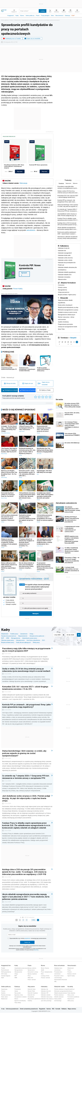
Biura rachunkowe (59, 965)
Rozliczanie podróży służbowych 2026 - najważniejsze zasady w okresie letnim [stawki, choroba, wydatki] (66, 233)
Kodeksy (30, 1000)
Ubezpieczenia (20, 640)
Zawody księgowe (5, 975)
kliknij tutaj (36, 949)
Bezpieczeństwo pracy (7, 642)
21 (71, 342)
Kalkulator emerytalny (64, 277)
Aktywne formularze (68, 283)
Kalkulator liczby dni (63, 248)
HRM (7, 638)
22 (74, 342)
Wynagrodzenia (62, 290)
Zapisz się (27, 942)
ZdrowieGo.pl (71, 989)
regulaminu (27, 938)
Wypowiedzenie (22, 636)
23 (77, 342)
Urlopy (31, 633)
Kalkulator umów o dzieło (65, 260)
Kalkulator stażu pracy (46, 996)
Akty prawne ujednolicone (34, 998)
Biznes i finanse (45, 968)
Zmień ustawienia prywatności (29, 1009)
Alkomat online (62, 279)
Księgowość (10, 15)
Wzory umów (71, 995)
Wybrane (75, 183)
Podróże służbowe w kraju (61, 989)
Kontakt (57, 1009)
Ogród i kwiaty (71, 975)
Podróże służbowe (59, 995)
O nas (3, 1009)
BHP (2, 638)
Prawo (37, 15)
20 (68, 342)
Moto (52, 15)
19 (65, 342)
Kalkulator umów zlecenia (65, 257)
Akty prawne (31, 986)
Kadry (17, 15)
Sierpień (73, 338)
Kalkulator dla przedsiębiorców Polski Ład (67, 264)
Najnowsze (68, 183)
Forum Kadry (18, 288)
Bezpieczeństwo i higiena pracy (67, 294)
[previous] (17, 920)
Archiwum (70, 991)
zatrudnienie (30, 230)
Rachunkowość (5, 970)
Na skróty (70, 986)
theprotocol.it (71, 998)
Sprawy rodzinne (32, 968)
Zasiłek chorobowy (63, 322)
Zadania (3, 993)
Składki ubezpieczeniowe (60, 993)
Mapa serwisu (72, 1009)
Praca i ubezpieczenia (46, 972)
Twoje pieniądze (45, 15)
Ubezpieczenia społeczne (36, 636)
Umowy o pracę (62, 287)
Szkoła (16, 991)
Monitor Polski (31, 991)
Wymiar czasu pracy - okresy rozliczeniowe (66, 318)
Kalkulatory (64, 246)
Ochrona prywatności (12, 1009)
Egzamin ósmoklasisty (20, 1000)
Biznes (22, 15)
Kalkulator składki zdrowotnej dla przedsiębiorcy (67, 268)
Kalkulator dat (62, 250)
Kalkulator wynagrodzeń (65, 253)
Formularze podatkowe (73, 996)
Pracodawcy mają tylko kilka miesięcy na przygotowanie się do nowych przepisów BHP (67, 187)
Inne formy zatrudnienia (33, 640)
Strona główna (4, 20)
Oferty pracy (36, 642)
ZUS (43, 640)
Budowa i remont (72, 973)
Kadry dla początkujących (23, 642)
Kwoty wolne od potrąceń (65, 305)
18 (62, 342)
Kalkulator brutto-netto (64, 255)
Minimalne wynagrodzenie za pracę (68, 310)
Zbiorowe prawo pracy (7, 640)
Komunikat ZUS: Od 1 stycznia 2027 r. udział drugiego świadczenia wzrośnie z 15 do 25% (67, 196)
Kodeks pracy (14, 633)
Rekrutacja (23, 183)
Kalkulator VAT (44, 993)
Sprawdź (24, 274)
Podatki (3, 968)
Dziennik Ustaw (31, 989)
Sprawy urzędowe (32, 973)
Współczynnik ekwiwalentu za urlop (68, 307)
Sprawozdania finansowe (60, 979)
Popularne (61, 183)
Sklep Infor (30, 977)
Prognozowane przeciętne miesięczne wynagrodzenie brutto (67, 325)
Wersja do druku (11, 383)
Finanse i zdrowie (45, 977)
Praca (29, 975)
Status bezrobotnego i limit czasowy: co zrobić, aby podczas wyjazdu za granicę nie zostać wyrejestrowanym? (67, 205)
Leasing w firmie (45, 975)
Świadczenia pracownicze (8, 636)
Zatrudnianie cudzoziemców (66, 503)
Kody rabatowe (71, 993)
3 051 (33, 920)
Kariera (49, 1009)
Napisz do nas (29, 383)
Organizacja (4, 989)
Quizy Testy (61, 329)
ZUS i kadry (4, 973)
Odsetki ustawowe (59, 996)
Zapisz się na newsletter (45, 383)
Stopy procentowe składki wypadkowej (65, 301)
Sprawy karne (31, 970)
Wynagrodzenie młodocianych (66, 314)
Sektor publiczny (30, 15)
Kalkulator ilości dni (46, 991)
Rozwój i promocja (5, 995)
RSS (53, 1009)
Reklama (64, 1009)
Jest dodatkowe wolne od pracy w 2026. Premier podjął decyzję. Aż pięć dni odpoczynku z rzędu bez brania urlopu (67, 214)
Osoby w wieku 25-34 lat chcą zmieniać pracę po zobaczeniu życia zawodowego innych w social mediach (67, 192)
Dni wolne (59, 399)
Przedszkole (17, 989)
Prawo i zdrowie (32, 979)
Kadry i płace (4, 996)
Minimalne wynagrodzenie (61, 991)
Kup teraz (19, 171)
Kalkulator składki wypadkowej (67, 272)
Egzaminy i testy (18, 995)
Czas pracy (61, 285)
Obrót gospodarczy (6, 972)
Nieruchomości (59, 15)
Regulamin (42, 1009)
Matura (16, 998)
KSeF (73, 15)
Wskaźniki (64, 298)
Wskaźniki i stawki (59, 986)
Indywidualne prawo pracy (29, 638)
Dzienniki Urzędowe (33, 993)
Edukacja (67, 15)
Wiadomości (17, 20)
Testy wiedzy (17, 1002)
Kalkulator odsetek (45, 995)
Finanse (70, 972)
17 (59, 342)
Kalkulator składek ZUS (64, 274)
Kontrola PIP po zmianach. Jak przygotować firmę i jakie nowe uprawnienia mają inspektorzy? (66, 201)
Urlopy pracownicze (63, 292)
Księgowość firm (6, 965)
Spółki (42, 970)
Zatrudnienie (23, 633)
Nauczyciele (17, 993)
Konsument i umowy (33, 972)
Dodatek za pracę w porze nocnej (67, 312)
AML (55, 981)
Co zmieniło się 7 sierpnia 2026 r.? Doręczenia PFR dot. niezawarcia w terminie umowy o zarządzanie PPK (67, 210)
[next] (38, 920)
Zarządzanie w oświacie (20, 996)
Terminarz (64, 338)
